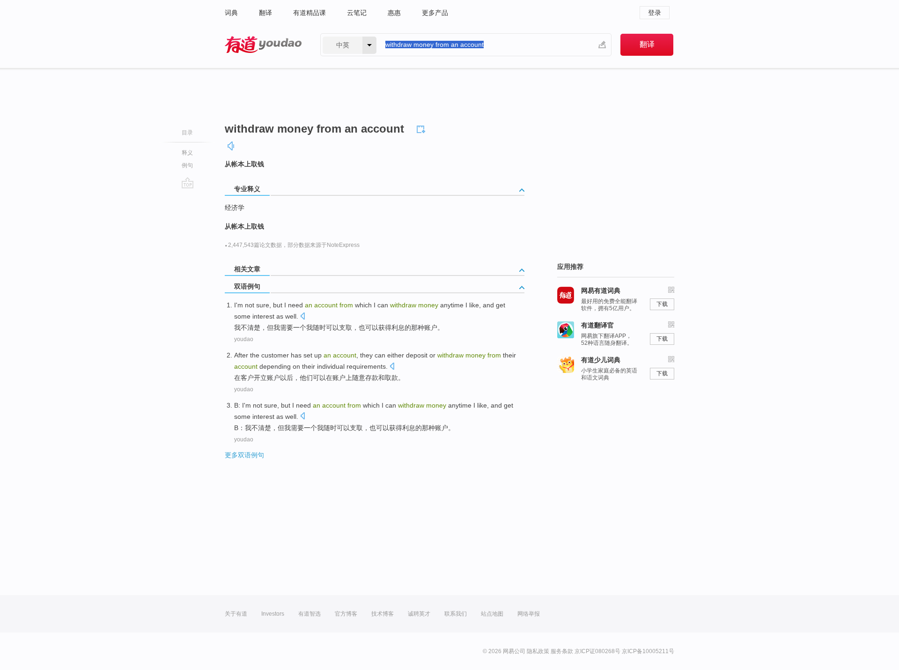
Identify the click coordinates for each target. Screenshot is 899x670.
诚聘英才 (419, 613)
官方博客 (346, 613)
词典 (231, 12)
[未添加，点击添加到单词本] (422, 128)
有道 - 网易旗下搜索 (263, 44)
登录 (654, 12)
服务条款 (562, 651)
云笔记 (357, 12)
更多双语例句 (244, 455)
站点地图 (492, 613)
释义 (187, 152)
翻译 (265, 12)
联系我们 (455, 613)
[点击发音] (302, 317)
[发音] (231, 146)
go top (187, 182)
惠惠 (394, 12)
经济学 (234, 207)
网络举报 (528, 613)
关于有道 (236, 613)
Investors (272, 613)
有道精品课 (309, 12)
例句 (187, 165)
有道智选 (309, 613)
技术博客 (382, 613)
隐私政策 (538, 651)
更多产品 (435, 12)
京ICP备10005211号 (648, 651)
